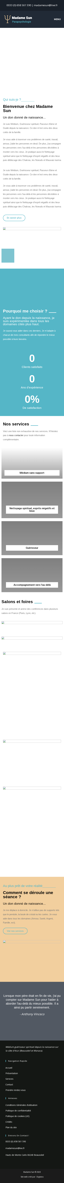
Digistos (40, 1177)
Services (9, 1078)
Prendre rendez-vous (16, 1090)
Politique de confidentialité (18, 1110)
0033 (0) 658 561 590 (16, 1141)
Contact (9, 1084)
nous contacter (16, 435)
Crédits (9, 1121)
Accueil (9, 1067)
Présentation (12, 1073)
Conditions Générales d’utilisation (21, 1105)
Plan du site (11, 1127)
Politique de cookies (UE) (17, 1116)
